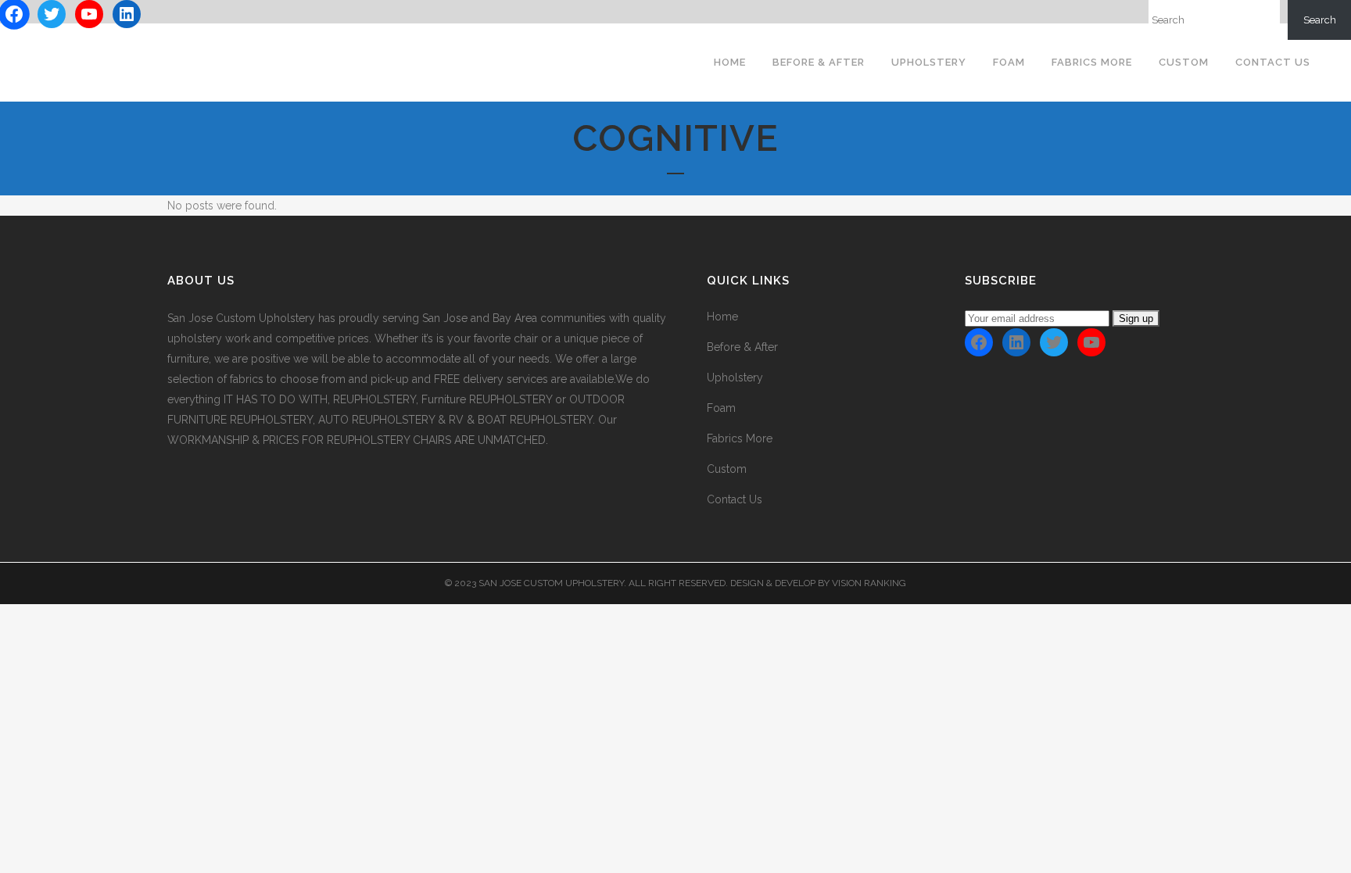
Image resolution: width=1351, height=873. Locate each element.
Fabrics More (739, 438)
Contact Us (734, 499)
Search (1319, 20)
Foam (721, 408)
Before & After (742, 347)
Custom (727, 469)
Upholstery (735, 377)
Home (722, 316)
